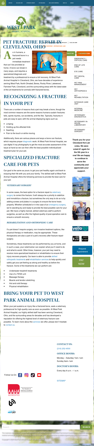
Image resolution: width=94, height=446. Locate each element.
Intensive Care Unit (81, 103)
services (36, 321)
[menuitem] (3, 3)
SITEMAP (61, 380)
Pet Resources (42, 2)
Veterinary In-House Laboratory (81, 123)
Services (10, 2)
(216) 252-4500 (63, 348)
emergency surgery (57, 204)
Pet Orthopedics (80, 90)
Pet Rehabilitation (81, 96)
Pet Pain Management (80, 83)
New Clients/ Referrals (54, 2)
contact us (10, 324)
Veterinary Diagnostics (80, 116)
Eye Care (78, 71)
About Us (65, 2)
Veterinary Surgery (30, 2)
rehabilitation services (39, 259)
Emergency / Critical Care (80, 59)
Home (3, 2)
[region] (28, 355)
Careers (72, 2)
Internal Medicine (78, 109)
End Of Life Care (79, 66)
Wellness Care (19, 2)
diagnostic (27, 141)
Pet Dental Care (79, 77)
